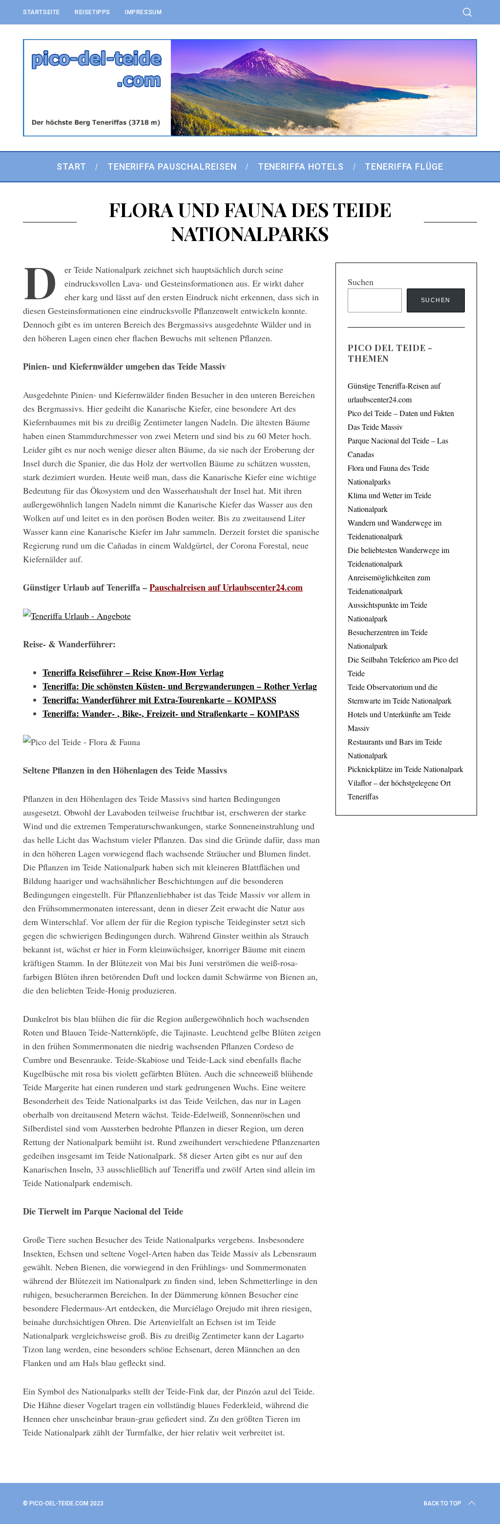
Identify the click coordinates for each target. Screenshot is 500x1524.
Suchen (361, 281)
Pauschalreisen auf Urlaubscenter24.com (226, 587)
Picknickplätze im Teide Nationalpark (405, 769)
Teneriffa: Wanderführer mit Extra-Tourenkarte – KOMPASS (159, 699)
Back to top (442, 1503)
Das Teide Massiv (375, 426)
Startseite (41, 12)
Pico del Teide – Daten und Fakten (401, 413)
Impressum (143, 12)
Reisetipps (92, 12)
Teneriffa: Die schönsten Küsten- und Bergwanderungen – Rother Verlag (179, 686)
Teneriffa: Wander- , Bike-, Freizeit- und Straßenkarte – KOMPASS (170, 713)
